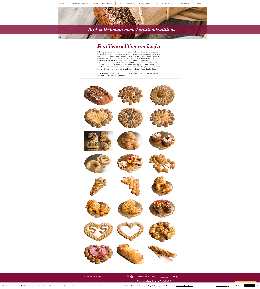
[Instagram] (128, 276)
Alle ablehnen (237, 286)
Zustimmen (249, 286)
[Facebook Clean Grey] (131, 276)
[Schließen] (257, 285)
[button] (95, 3)
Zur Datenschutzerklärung (184, 286)
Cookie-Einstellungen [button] (222, 286)
